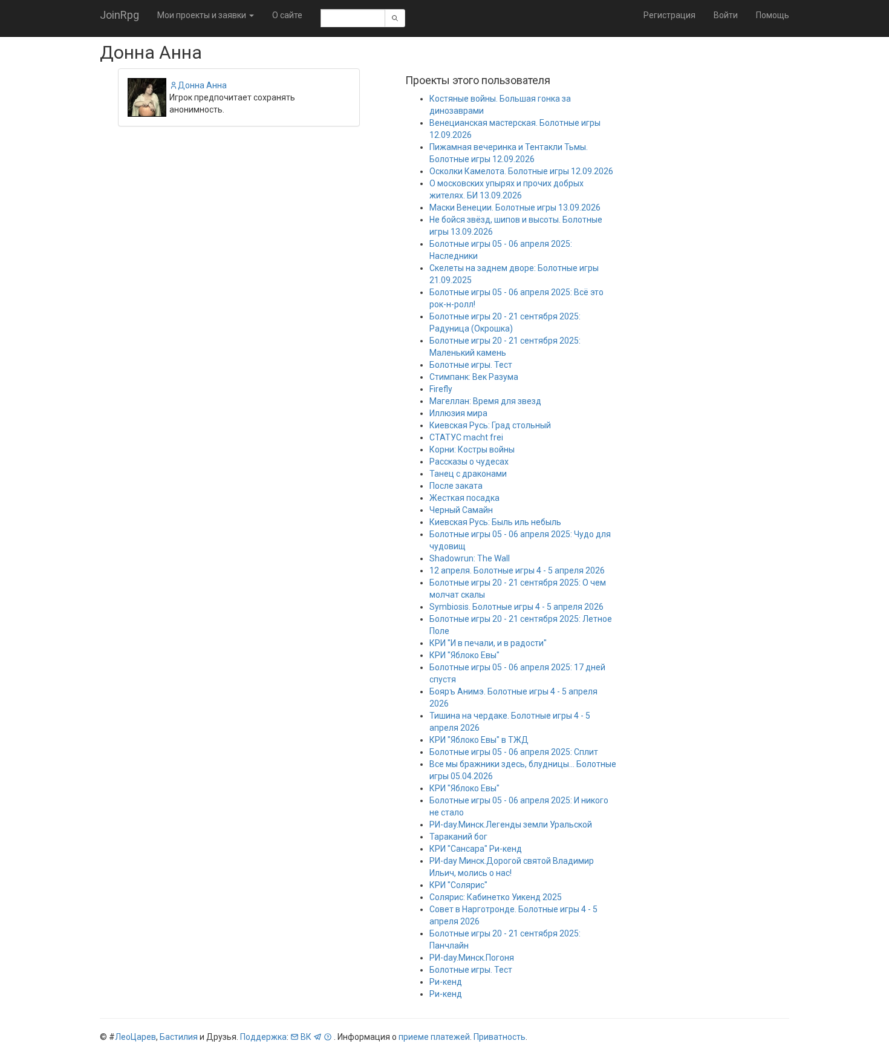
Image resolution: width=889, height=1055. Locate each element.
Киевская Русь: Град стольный (490, 425)
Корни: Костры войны (472, 449)
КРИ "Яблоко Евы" (464, 655)
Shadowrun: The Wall (469, 558)
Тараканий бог (458, 836)
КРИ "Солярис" (458, 885)
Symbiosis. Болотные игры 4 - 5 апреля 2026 (516, 607)
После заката (456, 486)
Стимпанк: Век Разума (473, 377)
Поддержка (263, 1037)
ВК (306, 1037)
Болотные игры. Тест (470, 365)
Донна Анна (202, 85)
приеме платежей (434, 1037)
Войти (726, 15)
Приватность (500, 1037)
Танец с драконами (468, 474)
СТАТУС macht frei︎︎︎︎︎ (466, 437)
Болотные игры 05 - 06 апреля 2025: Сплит (513, 752)
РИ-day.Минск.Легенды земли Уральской (510, 824)
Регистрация (669, 15)
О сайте (287, 15)
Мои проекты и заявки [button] (202, 15)
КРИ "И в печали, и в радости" (488, 643)
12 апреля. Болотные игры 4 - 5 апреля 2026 (517, 570)
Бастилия (179, 1037)
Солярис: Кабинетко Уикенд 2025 (495, 897)
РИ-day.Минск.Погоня (471, 957)
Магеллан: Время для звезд (485, 401)
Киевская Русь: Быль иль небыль (495, 522)
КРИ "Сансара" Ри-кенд (475, 849)
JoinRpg (119, 14)
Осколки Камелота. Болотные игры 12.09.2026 (521, 171)
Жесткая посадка (464, 498)
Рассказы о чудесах (469, 461)
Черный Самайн (461, 510)
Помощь (772, 15)
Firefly (440, 389)
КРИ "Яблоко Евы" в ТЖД (479, 740)
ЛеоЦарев (135, 1037)
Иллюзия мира (458, 413)
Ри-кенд (445, 982)
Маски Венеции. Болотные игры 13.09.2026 (515, 207)
